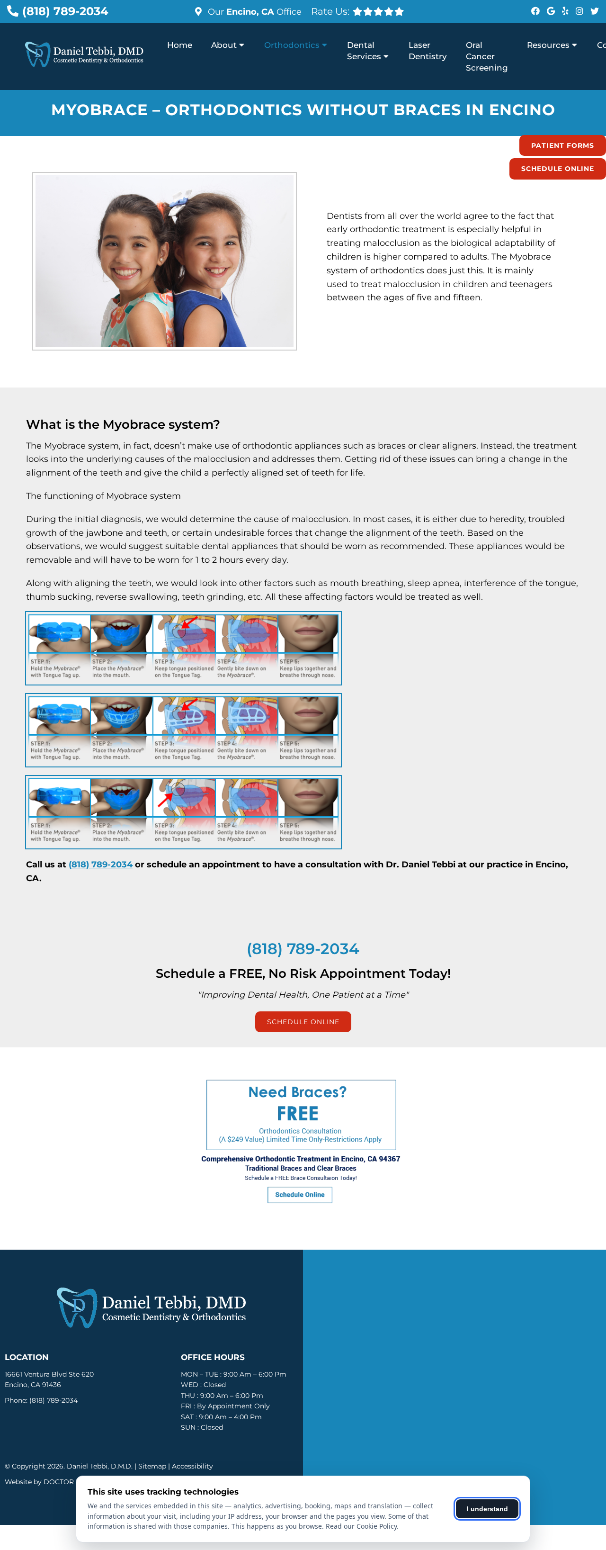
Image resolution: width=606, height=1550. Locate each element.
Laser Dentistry (428, 50)
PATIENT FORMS (562, 145)
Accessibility (192, 1466)
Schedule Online (557, 168)
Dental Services (364, 50)
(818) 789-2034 (65, 11)
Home (179, 45)
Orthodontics (292, 45)
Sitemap (152, 1466)
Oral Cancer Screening (487, 56)
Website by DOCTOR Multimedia (59, 1482)
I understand (487, 1509)
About (224, 45)
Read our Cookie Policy (361, 1526)
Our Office (253, 12)
